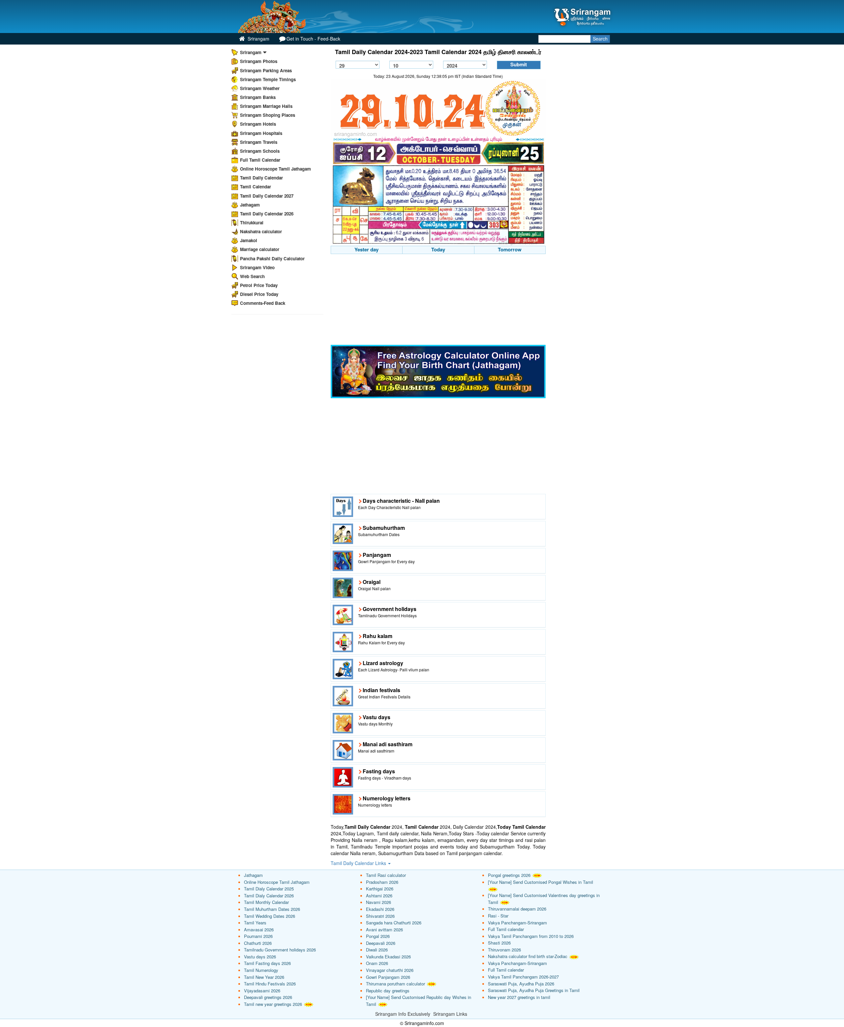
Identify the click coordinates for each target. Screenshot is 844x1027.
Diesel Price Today (259, 294)
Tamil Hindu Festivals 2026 (270, 983)
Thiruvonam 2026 (504, 950)
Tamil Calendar (255, 186)
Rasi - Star (498, 916)
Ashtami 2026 (379, 895)
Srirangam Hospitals (261, 133)
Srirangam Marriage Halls (266, 106)
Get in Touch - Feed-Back (313, 38)
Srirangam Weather (260, 88)
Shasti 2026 (499, 943)
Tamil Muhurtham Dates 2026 (272, 909)
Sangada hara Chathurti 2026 (393, 922)
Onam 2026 (377, 963)
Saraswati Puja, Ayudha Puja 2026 (521, 983)
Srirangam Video (257, 267)
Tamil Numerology (261, 970)
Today (438, 249)
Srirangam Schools (260, 151)
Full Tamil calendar (506, 929)
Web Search (252, 276)
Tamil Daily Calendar (261, 178)
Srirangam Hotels (258, 124)
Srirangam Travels (258, 142)
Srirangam (257, 38)
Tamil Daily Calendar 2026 (266, 213)
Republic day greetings (387, 990)
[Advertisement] (438, 300)
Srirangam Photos (258, 61)
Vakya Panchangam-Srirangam (517, 922)
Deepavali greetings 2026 (268, 997)
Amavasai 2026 (259, 929)
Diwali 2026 (377, 950)
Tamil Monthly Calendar (266, 902)
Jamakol (248, 240)
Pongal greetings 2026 (509, 875)
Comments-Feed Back (262, 303)
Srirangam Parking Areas (266, 70)
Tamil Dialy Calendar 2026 (269, 895)
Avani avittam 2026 (384, 929)
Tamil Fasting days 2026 (267, 963)
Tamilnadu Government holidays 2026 (280, 950)
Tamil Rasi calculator (386, 875)
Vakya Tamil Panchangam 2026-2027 (523, 977)
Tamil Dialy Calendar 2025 (269, 888)
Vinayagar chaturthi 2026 (389, 970)
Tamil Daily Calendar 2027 (266, 196)
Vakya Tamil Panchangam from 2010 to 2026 (531, 936)
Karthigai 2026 (379, 888)
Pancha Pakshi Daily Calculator (272, 258)
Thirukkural (251, 222)
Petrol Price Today (259, 285)
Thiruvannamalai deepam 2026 (517, 909)
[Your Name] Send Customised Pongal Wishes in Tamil (540, 882)
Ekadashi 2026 (380, 909)
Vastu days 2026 (260, 956)
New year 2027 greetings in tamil (519, 997)
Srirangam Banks (258, 97)
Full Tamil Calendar (260, 160)
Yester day (366, 249)
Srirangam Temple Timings (268, 79)
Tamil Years (255, 922)
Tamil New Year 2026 (264, 977)
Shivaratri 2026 (380, 916)
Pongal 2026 (378, 936)
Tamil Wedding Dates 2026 (269, 916)
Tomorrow (510, 249)
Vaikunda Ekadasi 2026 (388, 956)
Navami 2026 (378, 902)
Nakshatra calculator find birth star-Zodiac (527, 956)
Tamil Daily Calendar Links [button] (359, 863)
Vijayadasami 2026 (262, 990)
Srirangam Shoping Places (267, 115)
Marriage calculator (259, 249)
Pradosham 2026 (382, 882)
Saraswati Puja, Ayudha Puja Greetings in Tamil (534, 990)
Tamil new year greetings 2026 (273, 1004)
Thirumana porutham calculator (395, 983)
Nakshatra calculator (261, 231)
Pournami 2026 (258, 936)
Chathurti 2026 (258, 943)
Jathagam (250, 205)
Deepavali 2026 (380, 943)
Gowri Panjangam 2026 (388, 977)
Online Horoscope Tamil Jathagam (275, 169)
